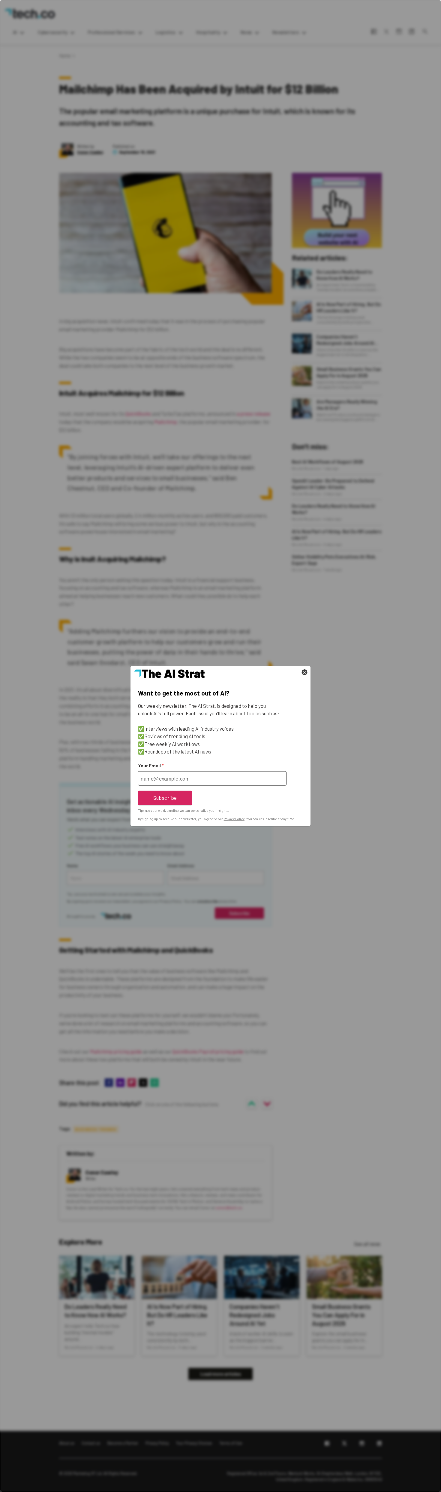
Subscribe (165, 798)
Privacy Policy (234, 819)
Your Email (151, 765)
